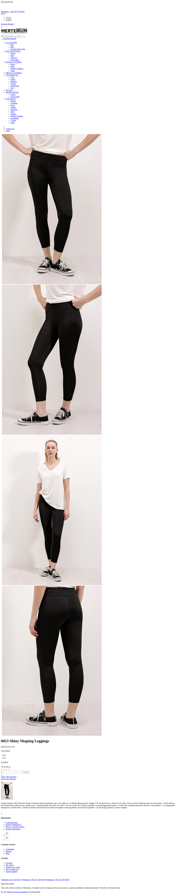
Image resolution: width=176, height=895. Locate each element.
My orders (10, 865)
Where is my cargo (13, 867)
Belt (12, 47)
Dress (13, 64)
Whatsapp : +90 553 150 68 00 (12, 12)
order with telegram (8, 779)
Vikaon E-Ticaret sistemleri (17, 892)
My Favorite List (12, 869)
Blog (7, 854)
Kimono (14, 82)
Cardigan (14, 103)
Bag (12, 45)
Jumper (13, 107)
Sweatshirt (14, 118)
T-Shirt (13, 120)
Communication (12, 823)
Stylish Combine (17, 69)
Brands (8, 851)
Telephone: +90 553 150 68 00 (57, 880)
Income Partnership (13, 829)
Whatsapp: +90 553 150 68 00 (33, 880)
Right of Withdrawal (13, 825)
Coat (12, 77)
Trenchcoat (15, 86)
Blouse (13, 101)
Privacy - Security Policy (15, 827)
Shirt (12, 66)
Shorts (13, 53)
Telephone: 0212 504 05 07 (11, 880)
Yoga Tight (15, 60)
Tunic (13, 71)
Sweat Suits (15, 97)
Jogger (13, 95)
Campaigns (10, 849)
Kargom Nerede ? (7, 24)
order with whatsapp (8, 777)
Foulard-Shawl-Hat (18, 49)
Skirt (12, 56)
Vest (12, 88)
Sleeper (13, 114)
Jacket (13, 79)
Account (9, 863)
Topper (13, 84)
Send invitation (11, 872)
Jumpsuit (14, 110)
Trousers (14, 58)
